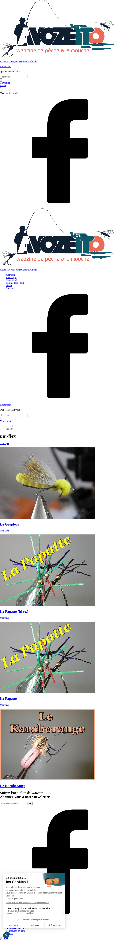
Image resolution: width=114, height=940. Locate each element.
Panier (3, 86)
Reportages (11, 277)
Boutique (10, 288)
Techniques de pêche (16, 283)
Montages (10, 274)
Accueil (9, 426)
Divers (9, 285)
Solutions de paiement (16, 928)
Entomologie (12, 280)
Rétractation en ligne (15, 931)
